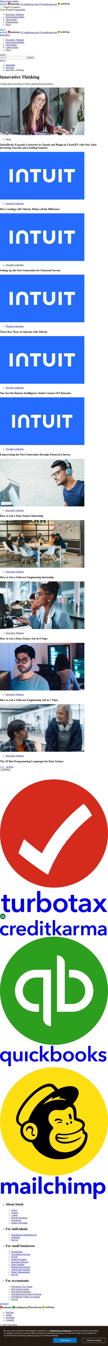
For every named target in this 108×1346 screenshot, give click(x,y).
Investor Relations (19, 1218)
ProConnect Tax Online (21, 1286)
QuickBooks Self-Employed (23, 1235)
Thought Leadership (15, 203)
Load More (5, 770)
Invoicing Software (19, 1262)
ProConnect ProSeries (21, 1291)
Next (11, 767)
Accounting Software (20, 1254)
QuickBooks (16, 1252)
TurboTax (15, 1237)
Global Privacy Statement (60, 1331)
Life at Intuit (11, 19)
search (3, 55)
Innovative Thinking (15, 14)
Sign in (2, 29)
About (14, 1210)
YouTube (10, 1312)
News (8, 24)
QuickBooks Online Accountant (25, 1297)
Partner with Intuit (19, 1223)
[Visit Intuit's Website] (4, 4)
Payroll (14, 1257)
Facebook (10, 1317)
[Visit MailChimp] (64, 4)
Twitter (9, 1315)
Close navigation (7, 9)
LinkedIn (10, 1320)
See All (14, 1240)
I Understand (65, 1340)
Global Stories (12, 22)
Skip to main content (9, 1)
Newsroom (16, 1220)
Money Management (20, 1272)
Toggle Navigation (11, 7)
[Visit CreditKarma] (29, 4)
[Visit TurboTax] (14, 4)
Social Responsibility (15, 17)
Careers (14, 1215)
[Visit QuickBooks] (48, 4)
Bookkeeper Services (20, 1267)
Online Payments (18, 1259)
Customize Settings (93, 1340)
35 (7, 767)
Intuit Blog (20, 9)
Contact (14, 1213)
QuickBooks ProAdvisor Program (26, 1294)
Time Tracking (17, 1264)
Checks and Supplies (20, 1269)
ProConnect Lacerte (20, 1289)
